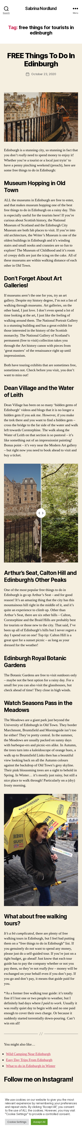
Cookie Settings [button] (16, 1121)
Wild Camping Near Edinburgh (28, 1054)
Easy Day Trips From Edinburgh (29, 1060)
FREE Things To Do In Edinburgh (41, 59)
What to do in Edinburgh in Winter (30, 1066)
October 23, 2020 (43, 74)
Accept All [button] (39, 1121)
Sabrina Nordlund (41, 8)
